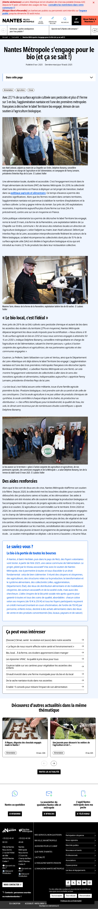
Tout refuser (71, 896)
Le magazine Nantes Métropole (49, 869)
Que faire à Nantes (43, 852)
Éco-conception (14, 904)
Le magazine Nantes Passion (48, 863)
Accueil (5, 37)
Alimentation (8, 90)
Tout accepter (56, 896)
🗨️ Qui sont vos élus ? (8, 867)
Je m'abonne (15, 814)
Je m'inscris (49, 814)
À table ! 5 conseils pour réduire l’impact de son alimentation (36, 687)
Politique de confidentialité (49, 906)
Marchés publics (72, 845)
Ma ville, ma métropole (46, 841)
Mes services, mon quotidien (48, 835)
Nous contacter (11, 885)
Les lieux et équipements (75, 870)
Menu (76, 22)
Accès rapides (40, 22)
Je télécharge (83, 814)
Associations (71, 860)
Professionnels (72, 855)
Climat (31, 90)
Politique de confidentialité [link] (71, 901)
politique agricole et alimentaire (28, 193)
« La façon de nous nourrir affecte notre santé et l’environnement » (40, 647)
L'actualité (15, 37)
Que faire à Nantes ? (89, 20)
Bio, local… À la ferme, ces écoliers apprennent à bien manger (37, 653)
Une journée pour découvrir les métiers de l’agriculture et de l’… (71, 744)
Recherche (65, 22)
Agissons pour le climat (46, 846)
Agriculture (21, 90)
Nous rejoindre (72, 840)
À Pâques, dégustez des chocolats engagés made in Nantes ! (23, 744)
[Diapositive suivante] (94, 30)
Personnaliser (84, 896)
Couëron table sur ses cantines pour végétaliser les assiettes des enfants (39, 667)
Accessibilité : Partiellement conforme (38, 904)
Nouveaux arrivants (74, 850)
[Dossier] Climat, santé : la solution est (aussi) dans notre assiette (38, 640)
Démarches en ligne (53, 22)
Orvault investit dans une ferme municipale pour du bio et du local (39, 674)
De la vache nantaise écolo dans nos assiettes (29, 681)
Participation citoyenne (75, 835)
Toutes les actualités (49, 772)
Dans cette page (14, 77)
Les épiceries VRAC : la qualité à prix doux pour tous (32, 659)
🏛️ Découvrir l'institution (7, 872)
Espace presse (71, 865)
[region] (49, 30)
